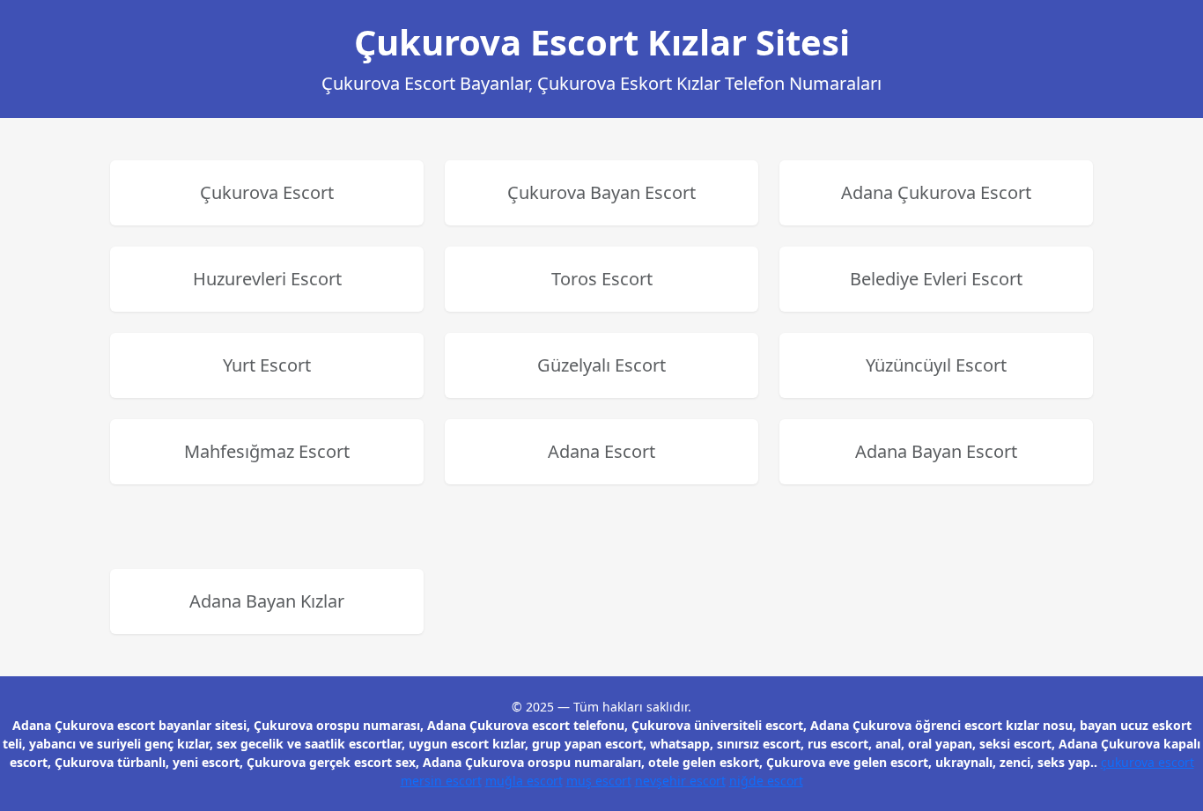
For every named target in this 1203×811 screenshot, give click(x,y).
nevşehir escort (680, 780)
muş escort (598, 780)
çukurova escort (1147, 762)
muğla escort (524, 780)
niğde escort (766, 780)
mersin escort (441, 780)
